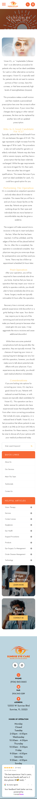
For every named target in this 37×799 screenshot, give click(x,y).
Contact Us (9, 491)
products (8, 542)
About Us (8, 462)
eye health (9, 531)
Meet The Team (10, 476)
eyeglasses (9, 525)
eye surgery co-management (15, 548)
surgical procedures (12, 536)
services (8, 513)
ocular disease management (15, 554)
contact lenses (10, 519)
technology (9, 560)
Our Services (9, 469)
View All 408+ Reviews (10, 770)
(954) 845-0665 (18, 681)
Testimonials (9, 484)
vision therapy (10, 507)
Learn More (18, 585)
